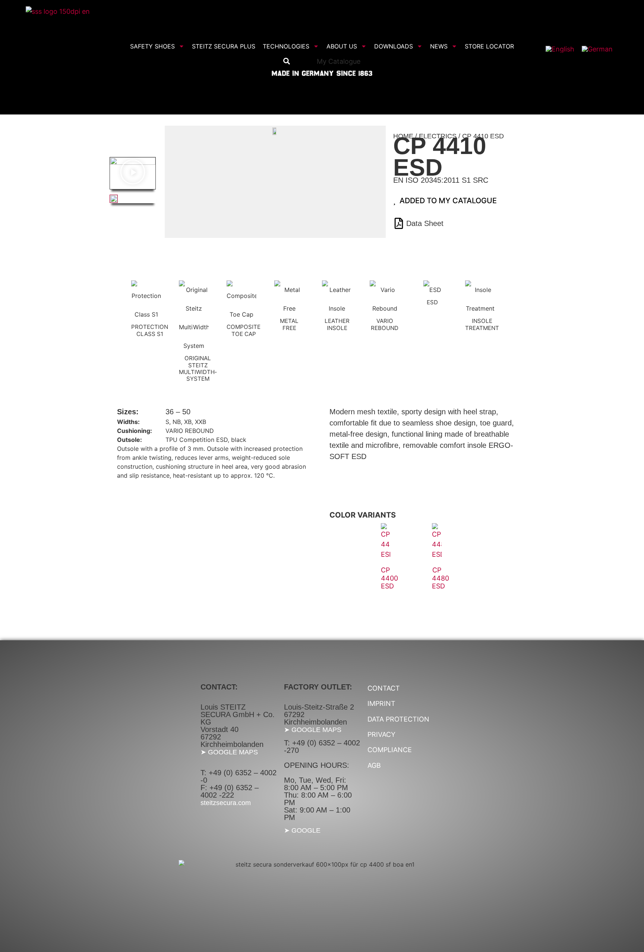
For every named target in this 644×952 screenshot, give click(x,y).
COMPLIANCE (389, 750)
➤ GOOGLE (302, 830)
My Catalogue (338, 61)
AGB (374, 765)
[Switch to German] (597, 49)
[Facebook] (559, 63)
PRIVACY (381, 734)
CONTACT (383, 688)
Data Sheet (424, 223)
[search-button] (286, 61)
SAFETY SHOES (152, 46)
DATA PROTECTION (398, 719)
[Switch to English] (560, 49)
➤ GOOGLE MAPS (229, 752)
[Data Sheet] (398, 223)
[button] (132, 173)
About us (341, 46)
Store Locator (489, 46)
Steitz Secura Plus (223, 46)
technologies (286, 46)
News (439, 46)
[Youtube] (592, 63)
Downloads (393, 46)
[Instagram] (575, 63)
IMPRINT (381, 703)
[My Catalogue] (310, 61)
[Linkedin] (608, 63)
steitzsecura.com (226, 803)
